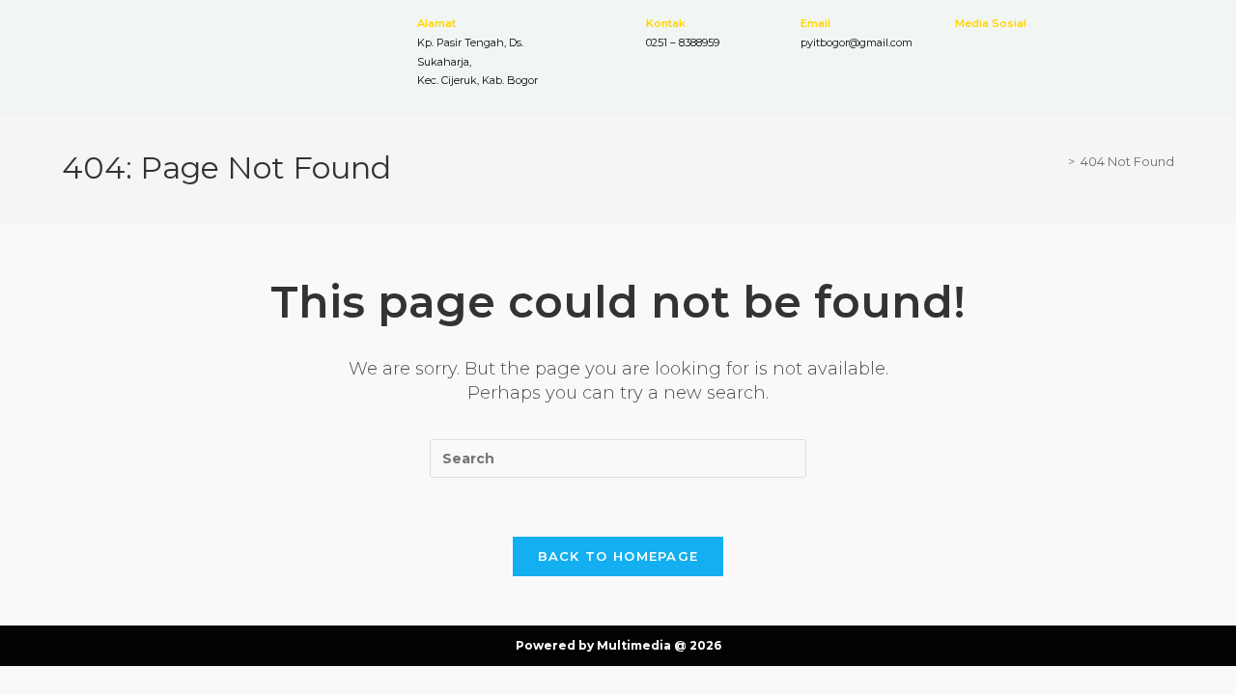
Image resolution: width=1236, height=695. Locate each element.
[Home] (1057, 161)
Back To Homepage (618, 556)
